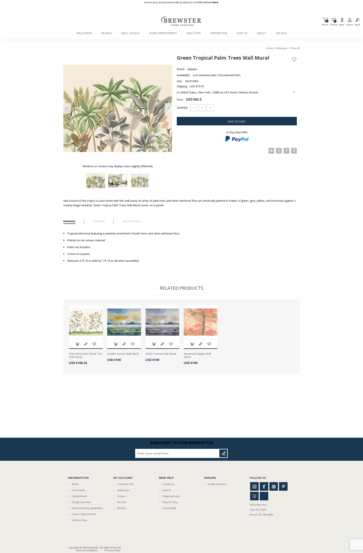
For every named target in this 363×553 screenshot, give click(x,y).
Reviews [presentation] (99, 221)
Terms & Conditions (86, 550)
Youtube (273, 486)
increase (210, 107)
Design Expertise (81, 502)
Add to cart (77, 344)
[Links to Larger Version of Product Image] (117, 108)
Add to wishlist (94, 344)
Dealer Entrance (217, 484)
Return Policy (170, 502)
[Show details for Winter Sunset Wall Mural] (162, 322)
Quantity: (182, 107)
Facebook (264, 486)
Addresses (123, 490)
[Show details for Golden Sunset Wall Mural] (124, 322)
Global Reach (79, 496)
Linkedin (264, 496)
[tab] (73, 221)
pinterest (286, 151)
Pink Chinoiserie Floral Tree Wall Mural (85, 355)
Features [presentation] (69, 221)
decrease (193, 107)
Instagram (254, 486)
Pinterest (283, 486)
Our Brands (78, 490)
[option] (96, 181)
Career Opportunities (84, 514)
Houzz (254, 496)
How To (167, 490)
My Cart (325, 23)
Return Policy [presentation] (132, 221)
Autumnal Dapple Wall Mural (197, 355)
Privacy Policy (112, 550)
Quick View (85, 344)
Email (271, 151)
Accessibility (169, 508)
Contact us (169, 484)
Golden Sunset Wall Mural (123, 353)
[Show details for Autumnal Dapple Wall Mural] (201, 322)
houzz (294, 151)
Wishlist (121, 508)
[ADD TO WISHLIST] (294, 59)
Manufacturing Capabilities (87, 508)
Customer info (125, 484)
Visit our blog (79, 520)
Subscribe (223, 453)
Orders (121, 496)
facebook (279, 151)
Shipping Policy (171, 496)
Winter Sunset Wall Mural (161, 353)
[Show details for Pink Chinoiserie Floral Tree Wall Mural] (86, 322)
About (75, 484)
